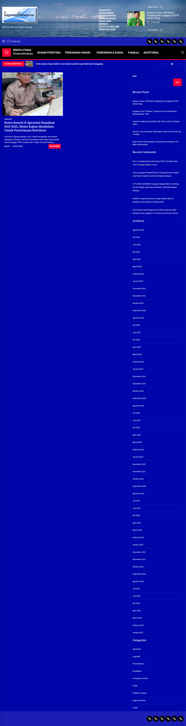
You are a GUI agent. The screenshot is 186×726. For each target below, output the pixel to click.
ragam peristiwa (139, 700)
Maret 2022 (137, 618)
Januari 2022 (138, 632)
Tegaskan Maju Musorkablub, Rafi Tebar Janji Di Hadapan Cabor (156, 122)
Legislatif (8, 119)
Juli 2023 (136, 501)
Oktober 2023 (138, 479)
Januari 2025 (138, 369)
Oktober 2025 (138, 303)
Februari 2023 (138, 537)
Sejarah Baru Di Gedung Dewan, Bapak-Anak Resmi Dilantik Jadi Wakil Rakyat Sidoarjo (156, 187)
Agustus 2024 (138, 406)
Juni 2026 (137, 245)
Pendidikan (137, 671)
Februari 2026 (138, 274)
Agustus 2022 (138, 581)
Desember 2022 (139, 552)
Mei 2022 (136, 603)
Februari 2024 (138, 450)
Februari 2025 (138, 362)
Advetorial (137, 649)
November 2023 (139, 471)
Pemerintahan (138, 664)
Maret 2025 (137, 354)
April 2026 (137, 259)
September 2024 (139, 398)
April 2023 (137, 523)
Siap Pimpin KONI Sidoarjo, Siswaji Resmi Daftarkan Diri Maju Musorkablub (156, 143)
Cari (134, 76)
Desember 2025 (139, 288)
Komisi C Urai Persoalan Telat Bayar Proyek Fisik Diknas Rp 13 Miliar (157, 133)
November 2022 (139, 559)
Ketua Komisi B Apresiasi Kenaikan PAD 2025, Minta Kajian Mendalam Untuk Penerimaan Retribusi (29, 126)
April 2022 (137, 611)
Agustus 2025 (138, 318)
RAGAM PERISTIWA (49, 52)
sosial (135, 708)
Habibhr (136, 198)
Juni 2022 (137, 596)
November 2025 (139, 296)
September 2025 (139, 310)
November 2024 (139, 384)
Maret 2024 (137, 442)
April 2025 (137, 347)
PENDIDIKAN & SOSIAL (110, 52)
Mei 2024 (136, 427)
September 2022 (139, 574)
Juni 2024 (137, 420)
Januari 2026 (138, 281)
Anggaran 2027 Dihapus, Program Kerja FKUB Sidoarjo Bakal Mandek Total (155, 112)
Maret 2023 (137, 530)
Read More (55, 146)
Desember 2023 (139, 464)
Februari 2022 (138, 625)
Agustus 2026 (138, 230)
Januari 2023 (138, 545)
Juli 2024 (136, 413)
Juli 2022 (136, 589)
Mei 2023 (136, 515)
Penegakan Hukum (140, 678)
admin (6, 146)
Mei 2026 (136, 252)
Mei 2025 (136, 340)
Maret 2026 (137, 266)
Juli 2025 (136, 325)
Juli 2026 (136, 237)
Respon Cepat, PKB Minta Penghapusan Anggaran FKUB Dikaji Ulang (163, 15)
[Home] (6, 52)
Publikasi (133, 52)
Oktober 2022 (138, 567)
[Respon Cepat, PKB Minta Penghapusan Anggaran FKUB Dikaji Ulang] (136, 18)
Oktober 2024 (138, 391)
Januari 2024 (138, 457)
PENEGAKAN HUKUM (77, 52)
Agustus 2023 (138, 493)
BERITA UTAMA (23, 52)
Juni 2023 (137, 508)
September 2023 (139, 486)
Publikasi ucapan (140, 693)
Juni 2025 (137, 332)
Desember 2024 (139, 376)
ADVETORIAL (151, 52)
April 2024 (137, 435)
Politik (135, 686)
